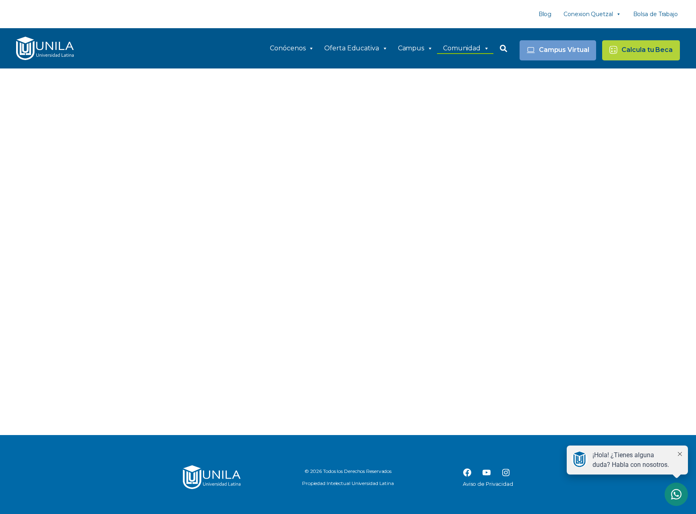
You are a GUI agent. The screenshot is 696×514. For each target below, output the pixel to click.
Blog (545, 14)
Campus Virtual (564, 50)
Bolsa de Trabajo (655, 14)
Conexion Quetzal (588, 14)
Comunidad (462, 48)
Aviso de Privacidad (488, 484)
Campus (411, 48)
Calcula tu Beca (647, 50)
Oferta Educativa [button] (351, 48)
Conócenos (287, 48)
